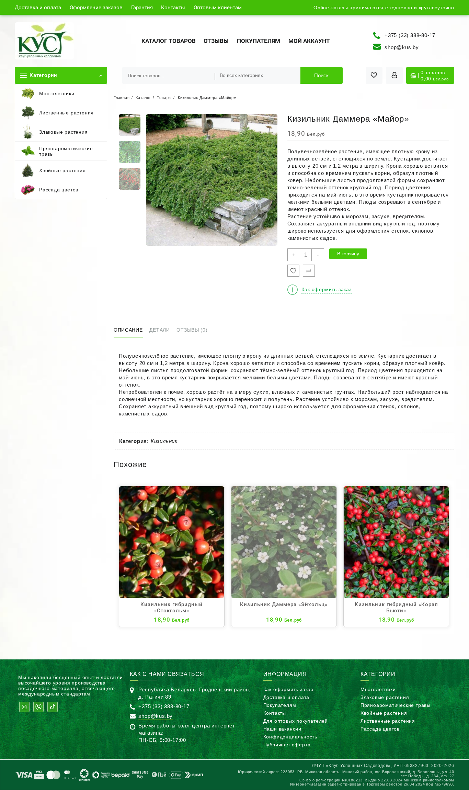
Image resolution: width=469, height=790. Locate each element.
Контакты (274, 713)
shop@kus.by (402, 47)
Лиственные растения (388, 721)
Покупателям (279, 705)
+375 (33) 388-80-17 (410, 35)
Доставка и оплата (286, 697)
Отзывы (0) (191, 330)
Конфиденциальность (290, 736)
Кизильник (164, 441)
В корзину (348, 253)
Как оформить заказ (288, 689)
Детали (159, 330)
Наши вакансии (282, 729)
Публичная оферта (287, 744)
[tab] (131, 330)
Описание (128, 330)
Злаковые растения (385, 697)
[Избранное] (293, 271)
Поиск (321, 75)
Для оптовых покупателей (295, 721)
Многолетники (378, 689)
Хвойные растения (384, 713)
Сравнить (309, 271)
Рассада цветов (380, 729)
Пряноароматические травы (396, 705)
